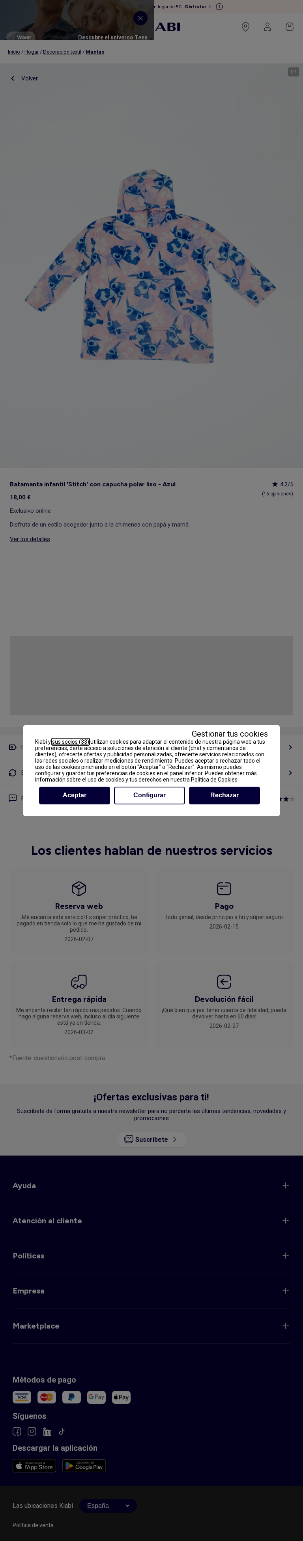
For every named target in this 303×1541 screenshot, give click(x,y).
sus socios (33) (70, 742)
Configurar (149, 795)
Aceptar (74, 795)
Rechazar (224, 795)
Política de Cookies (214, 779)
